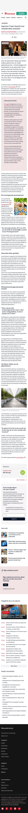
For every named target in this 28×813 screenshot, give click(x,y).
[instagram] (19, 808)
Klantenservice (5, 785)
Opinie (3, 766)
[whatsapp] (2, 808)
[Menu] (2, 13)
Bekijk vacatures (21, 479)
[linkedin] (15, 808)
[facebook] (6, 808)
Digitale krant (4, 735)
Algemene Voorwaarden (13, 802)
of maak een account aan (9, 588)
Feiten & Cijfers (5, 756)
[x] (11, 808)
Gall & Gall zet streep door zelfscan (14, 653)
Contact (3, 782)
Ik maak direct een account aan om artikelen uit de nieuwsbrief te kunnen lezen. (15, 509)
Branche (3, 751)
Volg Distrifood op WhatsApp (8, 733)
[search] (25, 17)
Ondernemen (4, 754)
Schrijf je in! (14, 518)
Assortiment (4, 745)
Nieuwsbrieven (7, 728)
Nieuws (3, 772)
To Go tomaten (12, 86)
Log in (5, 584)
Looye (7, 104)
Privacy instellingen (14, 804)
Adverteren (4, 788)
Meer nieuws (14, 666)
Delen (15, 37)
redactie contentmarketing (8, 32)
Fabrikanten (4, 748)
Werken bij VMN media (7, 790)
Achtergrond (4, 768)
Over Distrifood (5, 779)
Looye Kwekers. (20, 457)
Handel (3, 743)
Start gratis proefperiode (22, 13)
